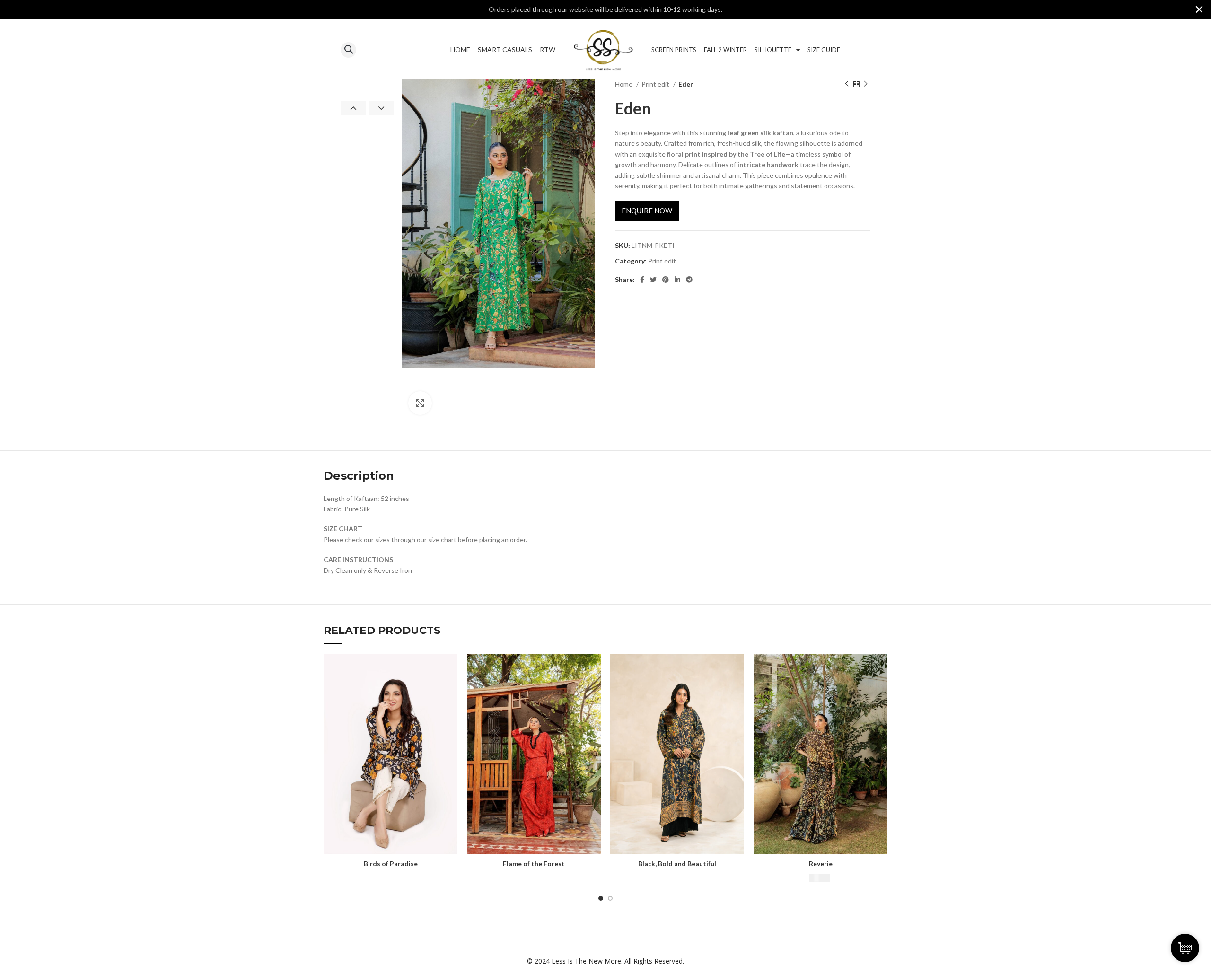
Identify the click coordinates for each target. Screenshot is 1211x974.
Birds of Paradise (391, 864)
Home (624, 84)
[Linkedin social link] (677, 279)
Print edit (656, 84)
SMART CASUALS (505, 49)
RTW (547, 49)
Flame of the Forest (534, 864)
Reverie (821, 864)
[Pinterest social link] (665, 279)
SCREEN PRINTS (673, 49)
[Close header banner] (1199, 9)
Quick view (450, 669)
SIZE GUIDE (823, 49)
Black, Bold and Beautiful (677, 864)
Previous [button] (353, 108)
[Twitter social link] (653, 279)
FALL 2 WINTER (725, 49)
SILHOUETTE (773, 49)
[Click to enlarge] (420, 403)
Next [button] (381, 108)
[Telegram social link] (689, 279)
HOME (460, 49)
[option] (367, 79)
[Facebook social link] (642, 279)
